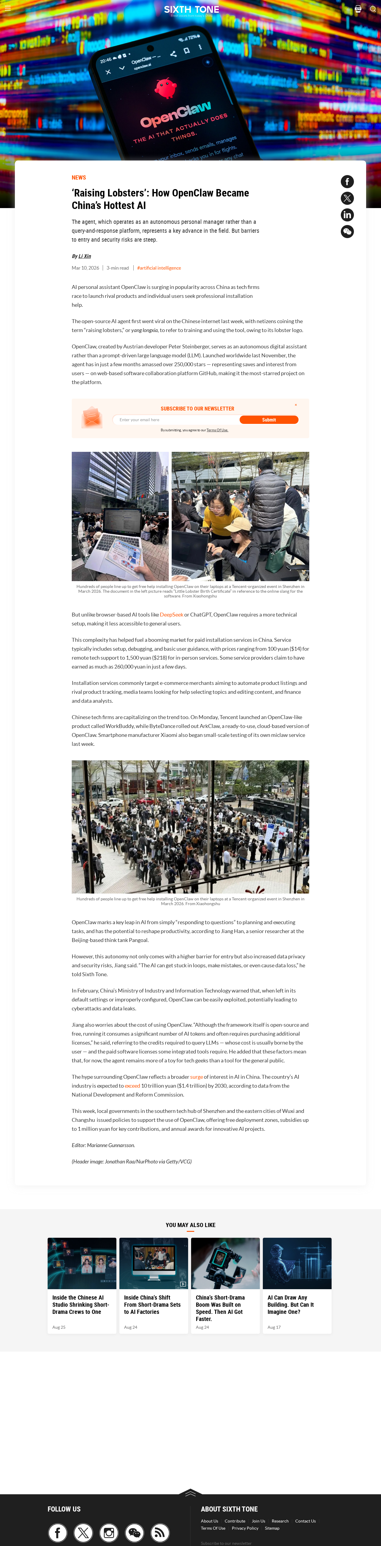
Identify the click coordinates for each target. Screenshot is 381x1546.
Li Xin (84, 255)
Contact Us (305, 1521)
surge (197, 1077)
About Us (209, 1521)
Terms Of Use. (217, 430)
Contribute (235, 1521)
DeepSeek (172, 614)
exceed (133, 1086)
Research (280, 1521)
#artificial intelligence (159, 267)
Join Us (258, 1521)
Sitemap (272, 1528)
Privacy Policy (245, 1528)
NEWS (79, 177)
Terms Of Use (213, 1528)
